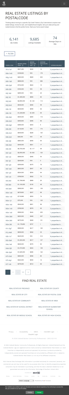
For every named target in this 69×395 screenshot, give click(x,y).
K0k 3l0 (8, 149)
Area (59, 376)
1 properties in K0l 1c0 (56, 157)
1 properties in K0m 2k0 (55, 220)
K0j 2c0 (8, 101)
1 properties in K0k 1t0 (57, 113)
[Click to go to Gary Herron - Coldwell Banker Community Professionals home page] (5, 3)
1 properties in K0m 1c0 (55, 196)
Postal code (44, 376)
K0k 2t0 (8, 129)
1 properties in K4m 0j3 (55, 248)
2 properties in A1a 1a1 (57, 69)
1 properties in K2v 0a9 (57, 240)
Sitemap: (8, 376)
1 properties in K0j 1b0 (56, 93)
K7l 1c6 (8, 264)
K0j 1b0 (8, 93)
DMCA (36, 332)
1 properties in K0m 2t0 (55, 224)
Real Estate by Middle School (19, 315)
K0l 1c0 (8, 157)
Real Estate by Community (19, 301)
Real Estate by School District (19, 307)
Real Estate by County (49, 288)
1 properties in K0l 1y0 (56, 172)
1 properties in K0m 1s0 (55, 212)
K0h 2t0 (8, 89)
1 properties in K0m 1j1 (55, 200)
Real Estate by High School (49, 315)
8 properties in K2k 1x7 (57, 236)
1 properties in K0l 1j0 (56, 161)
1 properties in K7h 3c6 (57, 256)
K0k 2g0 (9, 125)
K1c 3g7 (9, 228)
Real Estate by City (19, 294)
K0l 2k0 (8, 184)
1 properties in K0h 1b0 (57, 81)
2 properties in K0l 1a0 (56, 153)
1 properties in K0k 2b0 (57, 117)
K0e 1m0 (9, 73)
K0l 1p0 (8, 165)
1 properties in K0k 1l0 (57, 109)
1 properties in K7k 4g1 (57, 260)
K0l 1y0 (8, 172)
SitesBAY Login (33, 334)
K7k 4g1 (9, 260)
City (38, 376)
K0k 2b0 (9, 117)
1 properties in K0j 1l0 (56, 97)
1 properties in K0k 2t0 (57, 129)
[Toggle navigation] (64, 4)
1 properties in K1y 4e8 (57, 232)
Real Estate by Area (49, 301)
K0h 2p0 (9, 85)
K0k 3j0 (8, 141)
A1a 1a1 (9, 69)
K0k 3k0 (9, 145)
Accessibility (23, 332)
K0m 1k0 (9, 204)
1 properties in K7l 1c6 (56, 264)
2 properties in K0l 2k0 (56, 184)
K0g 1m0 (9, 77)
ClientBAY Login (49, 332)
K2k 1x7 (9, 236)
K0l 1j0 (8, 161)
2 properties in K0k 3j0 (57, 141)
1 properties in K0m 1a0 (55, 192)
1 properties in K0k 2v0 (57, 133)
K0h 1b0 (9, 81)
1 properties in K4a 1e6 (57, 244)
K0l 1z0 (8, 176)
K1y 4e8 (9, 232)
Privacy (11, 332)
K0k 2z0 (9, 137)
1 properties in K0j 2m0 (56, 105)
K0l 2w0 (9, 188)
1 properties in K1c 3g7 (57, 228)
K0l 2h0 (8, 180)
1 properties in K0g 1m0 (57, 77)
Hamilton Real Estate (17, 376)
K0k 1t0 (8, 113)
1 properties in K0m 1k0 (55, 204)
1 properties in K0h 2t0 (57, 89)
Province (26, 376)
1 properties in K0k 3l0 (57, 149)
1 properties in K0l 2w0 (56, 188)
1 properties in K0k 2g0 (57, 125)
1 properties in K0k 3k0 (57, 145)
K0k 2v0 (9, 133)
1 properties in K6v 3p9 (57, 252)
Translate (48, 380)
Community (52, 376)
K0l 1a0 (8, 153)
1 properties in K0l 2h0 (56, 180)
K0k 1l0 (8, 109)
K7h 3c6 (9, 256)
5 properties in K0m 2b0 (55, 216)
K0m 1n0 (9, 208)
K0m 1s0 (9, 212)
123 (23, 272)
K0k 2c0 (9, 121)
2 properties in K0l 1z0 (56, 176)
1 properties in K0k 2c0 (57, 121)
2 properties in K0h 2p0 (57, 85)
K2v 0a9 (9, 240)
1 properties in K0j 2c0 (56, 101)
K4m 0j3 (9, 248)
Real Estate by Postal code (49, 294)
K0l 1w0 (9, 169)
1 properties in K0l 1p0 (56, 165)
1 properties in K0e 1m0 (57, 73)
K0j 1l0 (8, 97)
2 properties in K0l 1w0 (56, 169)
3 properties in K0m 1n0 (55, 208)
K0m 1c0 (9, 196)
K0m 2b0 (9, 216)
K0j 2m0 (9, 105)
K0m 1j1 (9, 200)
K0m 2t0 (9, 224)
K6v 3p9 (9, 252)
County (32, 376)
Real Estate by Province (19, 288)
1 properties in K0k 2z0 (57, 137)
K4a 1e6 (9, 244)
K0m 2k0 (9, 220)
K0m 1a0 (9, 192)
